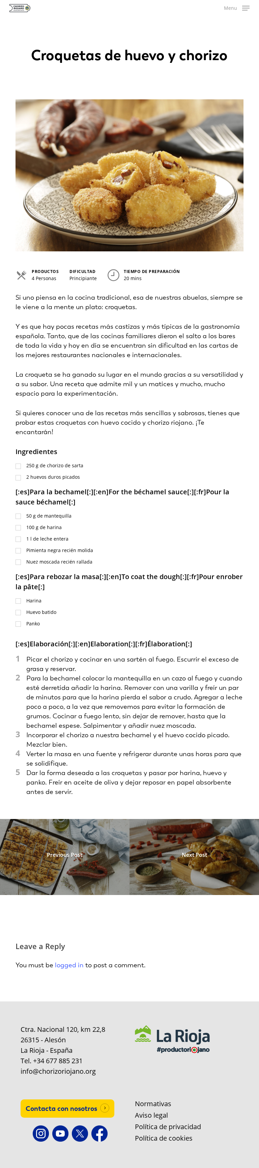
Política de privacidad (168, 1126)
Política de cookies (164, 1138)
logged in (69, 965)
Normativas (153, 1103)
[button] (237, 8)
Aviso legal (151, 1115)
